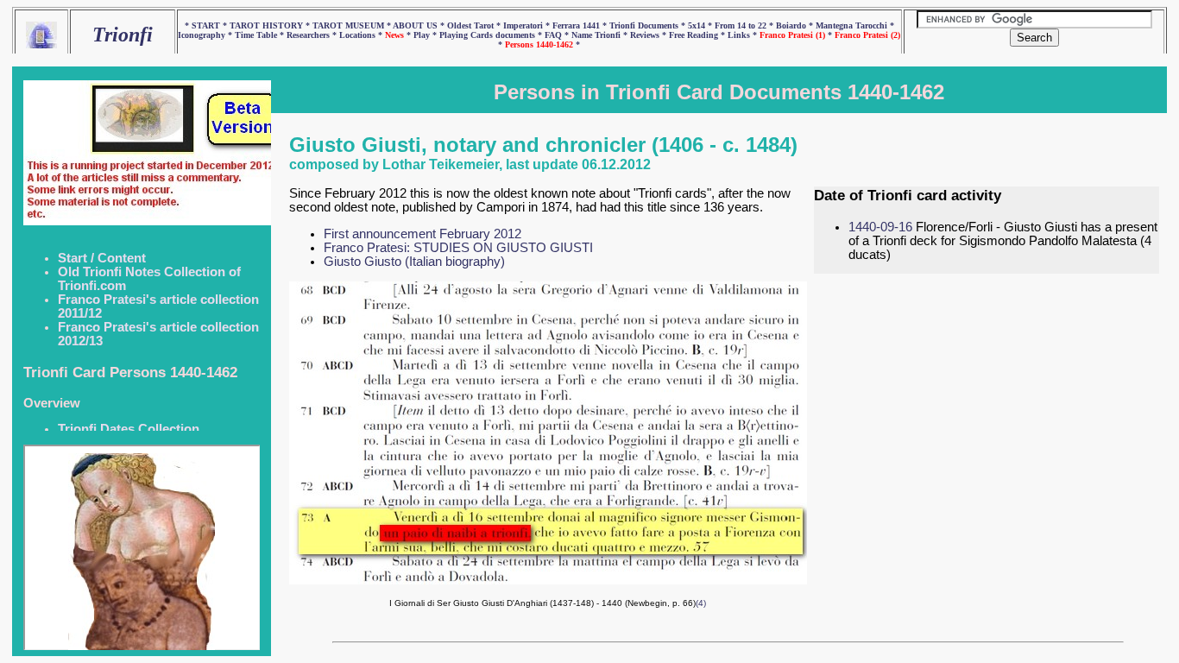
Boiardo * (796, 25)
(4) (701, 603)
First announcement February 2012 (422, 234)
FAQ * (558, 35)
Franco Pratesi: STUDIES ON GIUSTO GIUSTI (458, 248)
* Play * (423, 35)
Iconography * (206, 35)
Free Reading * (698, 35)
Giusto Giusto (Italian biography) (414, 261)
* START (204, 25)
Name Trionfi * (600, 35)
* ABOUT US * (415, 25)
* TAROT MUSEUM (346, 25)
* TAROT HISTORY (264, 25)
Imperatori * (527, 25)
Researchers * (313, 35)
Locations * (362, 35)
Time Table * (261, 35)
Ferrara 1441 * (580, 25)
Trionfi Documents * (648, 25)
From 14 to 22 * (745, 25)
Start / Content (102, 258)
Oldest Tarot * (475, 25)
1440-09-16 (880, 227)
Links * (744, 35)
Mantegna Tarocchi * (855, 25)
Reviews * (649, 35)
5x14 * (701, 25)
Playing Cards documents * (492, 35)
